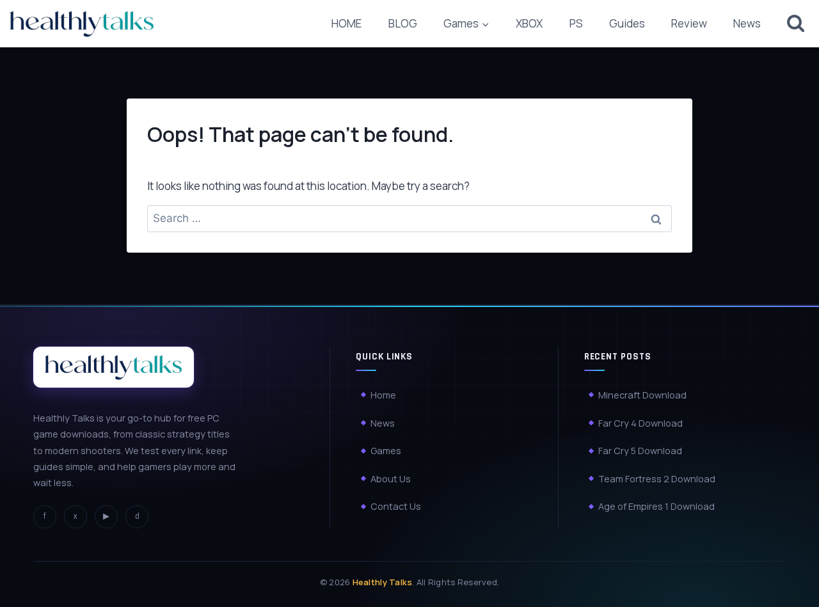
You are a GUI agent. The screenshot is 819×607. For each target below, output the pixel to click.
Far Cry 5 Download (640, 451)
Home (383, 394)
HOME (346, 23)
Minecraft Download (642, 394)
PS (576, 23)
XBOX (529, 23)
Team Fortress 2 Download (656, 478)
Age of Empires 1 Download (656, 506)
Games (385, 451)
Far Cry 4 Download (640, 422)
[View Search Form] (796, 23)
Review (689, 23)
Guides (627, 23)
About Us (390, 478)
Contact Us (395, 506)
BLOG (402, 23)
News (747, 23)
